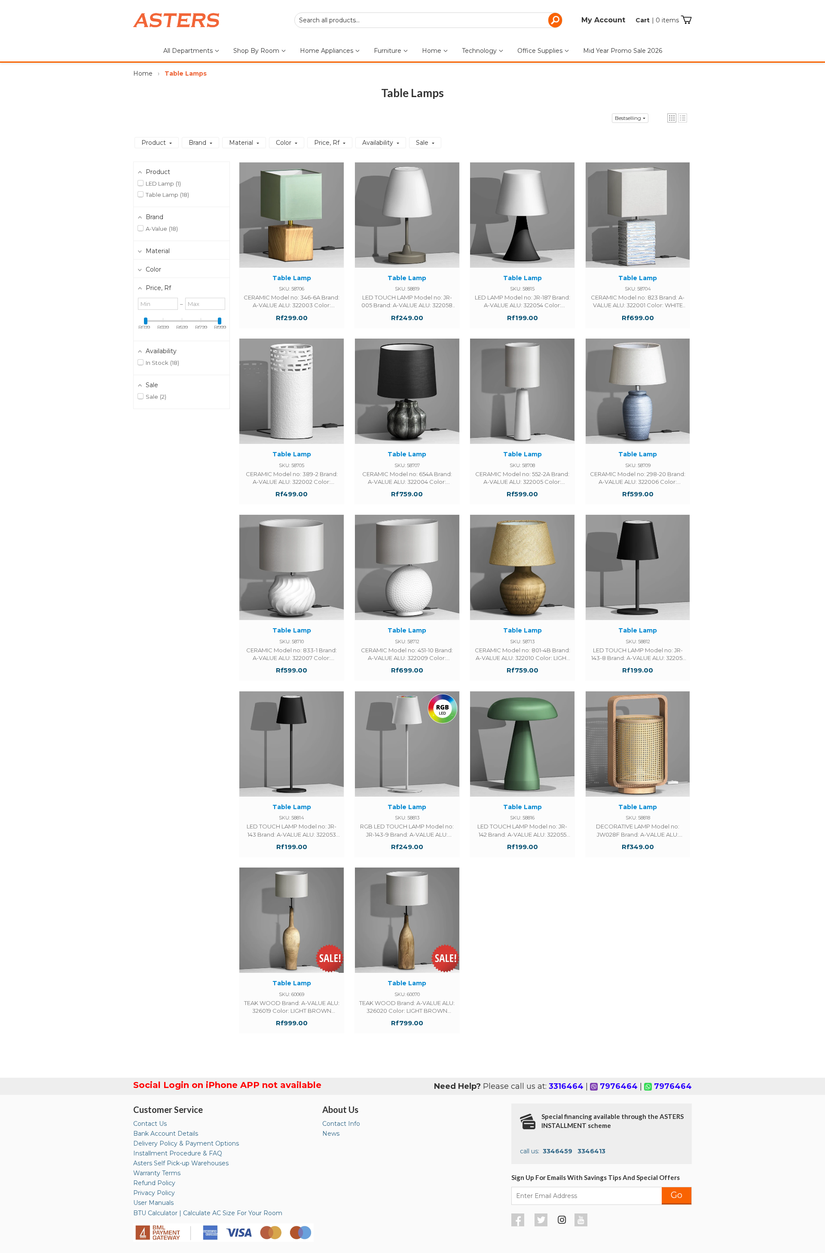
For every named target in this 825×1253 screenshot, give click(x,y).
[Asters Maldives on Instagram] (562, 1221)
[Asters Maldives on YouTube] (582, 1224)
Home (432, 51)
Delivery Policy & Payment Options (186, 1143)
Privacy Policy (154, 1193)
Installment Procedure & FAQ (177, 1153)
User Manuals (153, 1203)
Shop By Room (257, 51)
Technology (480, 51)
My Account (603, 20)
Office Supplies (540, 51)
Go (676, 1195)
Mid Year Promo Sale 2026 (622, 51)
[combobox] (428, 20)
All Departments (188, 51)
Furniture (388, 51)
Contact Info (341, 1124)
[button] (671, 117)
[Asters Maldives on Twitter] (542, 1224)
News (330, 1133)
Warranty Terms (156, 1173)
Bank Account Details (165, 1133)
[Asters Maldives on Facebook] (518, 1224)
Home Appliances (327, 51)
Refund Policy (154, 1183)
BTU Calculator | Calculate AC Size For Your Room (207, 1213)
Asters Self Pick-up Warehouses (181, 1163)
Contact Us (150, 1124)
